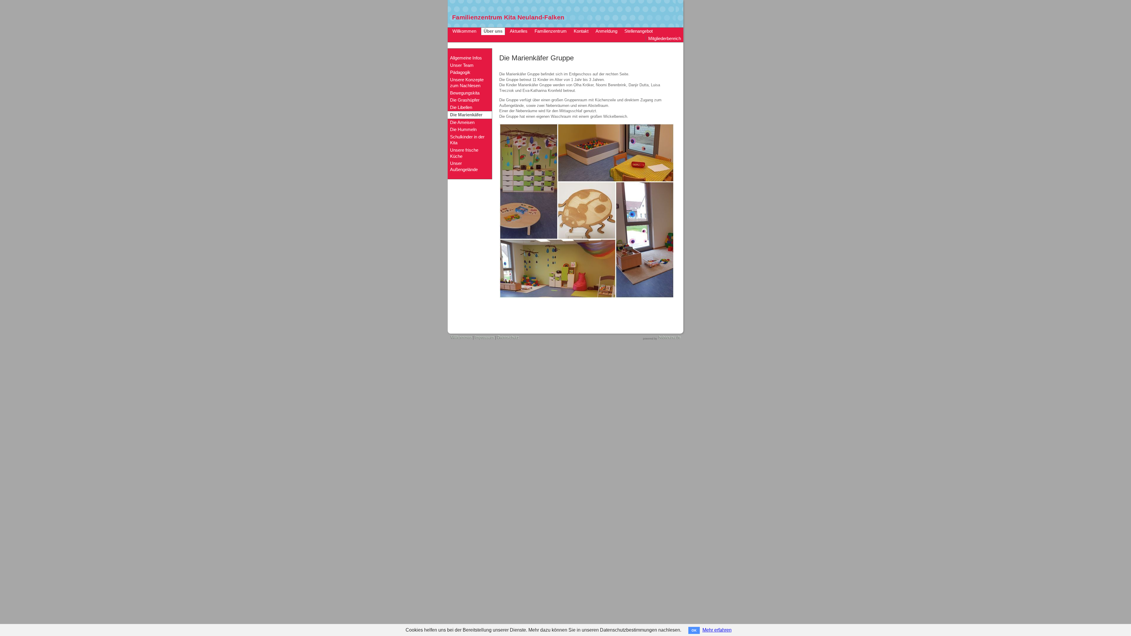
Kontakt (581, 31)
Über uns (493, 31)
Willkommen (464, 31)
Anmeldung (606, 31)
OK (694, 630)
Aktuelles (519, 31)
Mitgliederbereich (664, 38)
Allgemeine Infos (466, 58)
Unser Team (462, 65)
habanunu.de (669, 337)
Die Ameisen (462, 122)
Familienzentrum (551, 31)
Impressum (484, 337)
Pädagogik (460, 72)
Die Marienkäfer (466, 114)
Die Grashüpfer (464, 100)
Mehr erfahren (717, 629)
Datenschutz (508, 337)
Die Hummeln (463, 129)
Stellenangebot (638, 31)
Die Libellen (461, 107)
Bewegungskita (464, 93)
